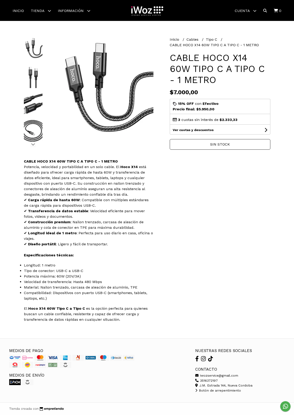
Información (71, 11)
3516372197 (208, 380)
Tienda (38, 11)
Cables (193, 39)
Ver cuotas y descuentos (193, 130)
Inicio (18, 11)
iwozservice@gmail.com (218, 375)
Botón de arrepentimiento (219, 390)
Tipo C (212, 39)
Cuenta (243, 11)
